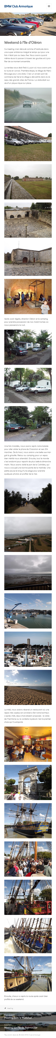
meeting (10, 1008)
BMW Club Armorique (18, 6)
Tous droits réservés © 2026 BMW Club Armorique (22, 1035)
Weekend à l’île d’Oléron (23, 42)
